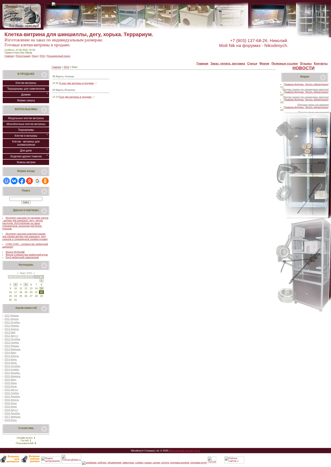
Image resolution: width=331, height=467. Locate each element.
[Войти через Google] (37, 181)
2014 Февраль (12, 349)
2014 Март (10, 352)
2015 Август (11, 389)
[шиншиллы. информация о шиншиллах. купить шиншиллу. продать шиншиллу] (73, 3)
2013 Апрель (12, 329)
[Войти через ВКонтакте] (14, 181)
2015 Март (10, 379)
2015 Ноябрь (12, 393)
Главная (9, 56)
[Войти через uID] (6, 181)
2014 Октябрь (12, 366)
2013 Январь (12, 325)
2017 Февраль (12, 416)
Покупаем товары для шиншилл (313, 105)
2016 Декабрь (12, 413)
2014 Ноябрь (12, 369)
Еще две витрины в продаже (75, 97)
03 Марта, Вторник (63, 90)
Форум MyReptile (15, 252)
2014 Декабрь (12, 372)
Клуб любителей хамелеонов (22, 257)
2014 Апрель (12, 356)
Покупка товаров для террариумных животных (306, 97)
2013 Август (11, 335)
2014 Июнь (11, 359)
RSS (42, 56)
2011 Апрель (12, 319)
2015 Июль (11, 386)
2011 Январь (12, 315)
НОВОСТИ (303, 68)
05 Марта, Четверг (63, 76)
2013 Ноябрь (12, 342)
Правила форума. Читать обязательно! (306, 84)
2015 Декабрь (12, 396)
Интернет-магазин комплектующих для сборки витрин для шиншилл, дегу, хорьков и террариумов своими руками (25, 236)
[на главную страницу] (21, 28)
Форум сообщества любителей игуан (27, 254)
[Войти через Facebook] (21, 181)
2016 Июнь (11, 403)
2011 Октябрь (12, 322)
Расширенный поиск (58, 56)
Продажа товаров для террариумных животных (305, 89)
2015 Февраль (12, 376)
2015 (66, 67)
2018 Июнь (11, 420)
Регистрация (23, 56)
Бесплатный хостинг (182, 450)
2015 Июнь (11, 383)
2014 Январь (12, 346)
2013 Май (10, 332)
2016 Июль (11, 406)
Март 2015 (26, 273)
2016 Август (11, 410)
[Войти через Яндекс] (29, 181)
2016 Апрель (12, 399)
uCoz (197, 450)
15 (41, 288)
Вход (35, 56)
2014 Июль (11, 362)
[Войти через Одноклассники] (45, 181)
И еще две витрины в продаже (76, 83)
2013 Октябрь (12, 339)
